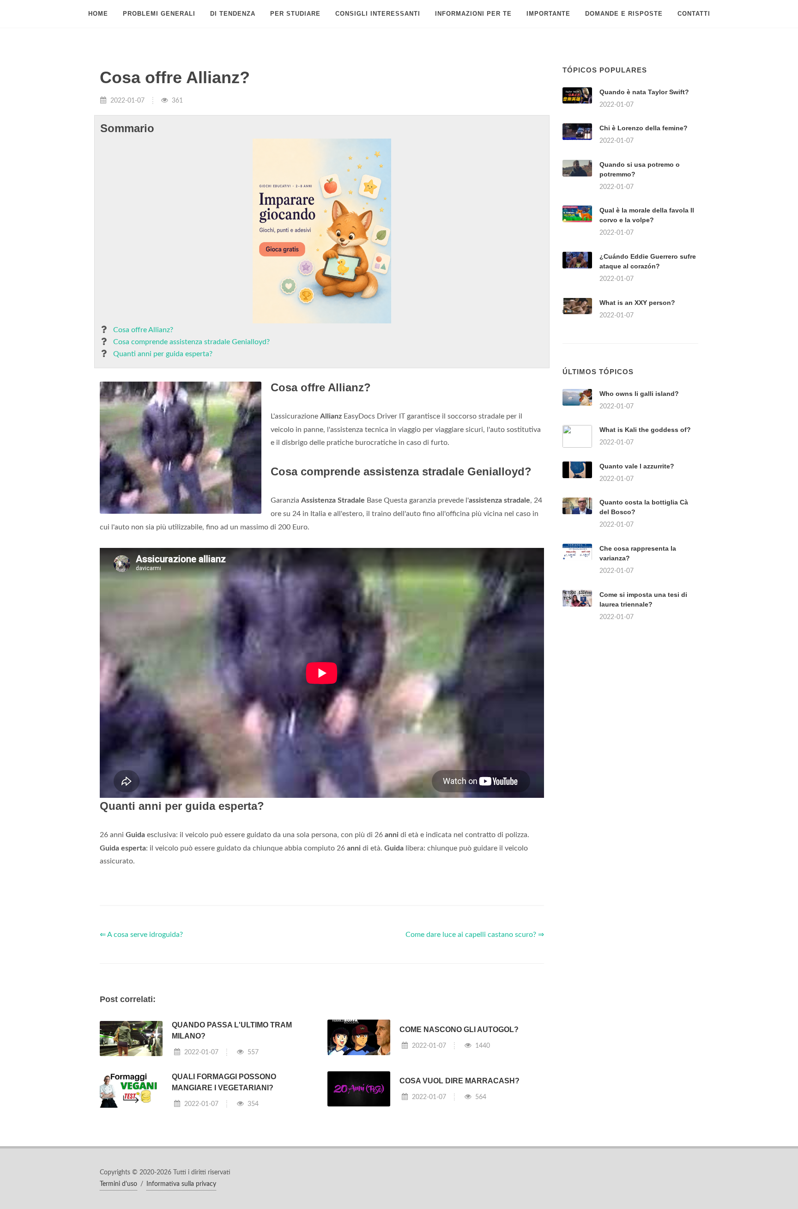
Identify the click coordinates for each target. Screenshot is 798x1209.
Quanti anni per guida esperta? (162, 354)
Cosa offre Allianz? (143, 330)
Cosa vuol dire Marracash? (459, 1081)
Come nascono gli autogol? (459, 1029)
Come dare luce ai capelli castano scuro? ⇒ (474, 934)
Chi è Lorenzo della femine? (643, 128)
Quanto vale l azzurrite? (636, 466)
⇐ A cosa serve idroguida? (141, 934)
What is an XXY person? (637, 302)
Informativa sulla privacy (181, 1184)
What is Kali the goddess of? (645, 429)
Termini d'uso (118, 1184)
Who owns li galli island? (639, 393)
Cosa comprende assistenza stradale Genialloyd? (191, 342)
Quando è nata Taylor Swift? (644, 92)
